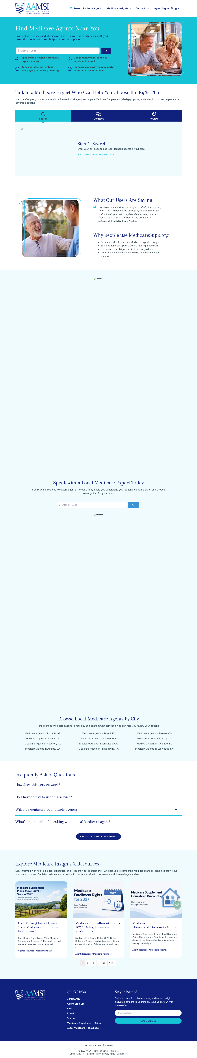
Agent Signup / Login (166, 8)
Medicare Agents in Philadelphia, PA (98, 748)
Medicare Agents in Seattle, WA (98, 738)
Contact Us (142, 8)
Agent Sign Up (75, 1003)
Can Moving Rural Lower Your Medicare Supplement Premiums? (39, 927)
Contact (71, 1018)
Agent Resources (26, 950)
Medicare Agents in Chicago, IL (154, 738)
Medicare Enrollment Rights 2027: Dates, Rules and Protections (97, 927)
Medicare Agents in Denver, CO (154, 733)
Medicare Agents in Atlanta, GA (42, 748)
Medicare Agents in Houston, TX (42, 743)
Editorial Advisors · (78, 1053)
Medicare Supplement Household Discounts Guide (154, 925)
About (70, 1013)
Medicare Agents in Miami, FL (98, 733)
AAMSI (89, 1051)
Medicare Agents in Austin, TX (43, 738)
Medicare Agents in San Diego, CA (98, 743)
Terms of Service (102, 1051)
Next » (112, 963)
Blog (69, 1008)
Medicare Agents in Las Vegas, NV (154, 748)
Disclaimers (122, 1053)
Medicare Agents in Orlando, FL (154, 743)
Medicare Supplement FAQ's (84, 1023)
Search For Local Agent (87, 8)
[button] (130, 8)
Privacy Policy (108, 1053)
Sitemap (115, 1051)
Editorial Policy (94, 1053)
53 (104, 963)
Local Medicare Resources (83, 1027)
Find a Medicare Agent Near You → (97, 154)
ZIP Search (73, 998)
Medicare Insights (117, 8)
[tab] (43, 116)
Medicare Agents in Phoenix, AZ (42, 733)
